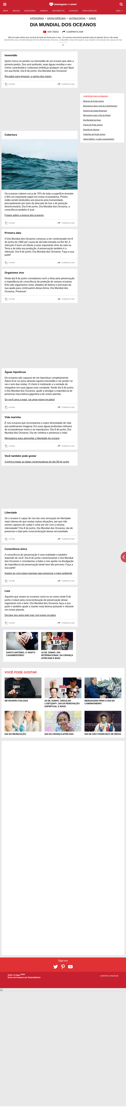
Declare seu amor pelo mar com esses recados (30, 615)
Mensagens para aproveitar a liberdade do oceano (32, 438)
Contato (104, 976)
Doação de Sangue (91, 130)
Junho (92, 18)
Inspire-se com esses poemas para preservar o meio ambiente (38, 573)
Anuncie (114, 976)
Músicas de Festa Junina (93, 101)
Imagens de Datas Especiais (95, 111)
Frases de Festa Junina (93, 125)
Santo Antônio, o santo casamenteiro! (98, 139)
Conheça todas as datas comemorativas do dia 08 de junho (37, 461)
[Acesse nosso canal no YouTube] (70, 966)
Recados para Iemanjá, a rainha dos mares (28, 76)
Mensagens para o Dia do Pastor (97, 115)
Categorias (37, 18)
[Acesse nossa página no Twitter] (55, 966)
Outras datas (77, 18)
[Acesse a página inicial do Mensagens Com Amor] (63, 4)
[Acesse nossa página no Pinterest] (63, 966)
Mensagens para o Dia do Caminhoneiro (100, 106)
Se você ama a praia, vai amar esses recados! (30, 399)
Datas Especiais (56, 18)
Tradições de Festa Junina (94, 134)
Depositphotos (34, 977)
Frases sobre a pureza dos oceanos (24, 215)
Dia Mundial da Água (92, 120)
